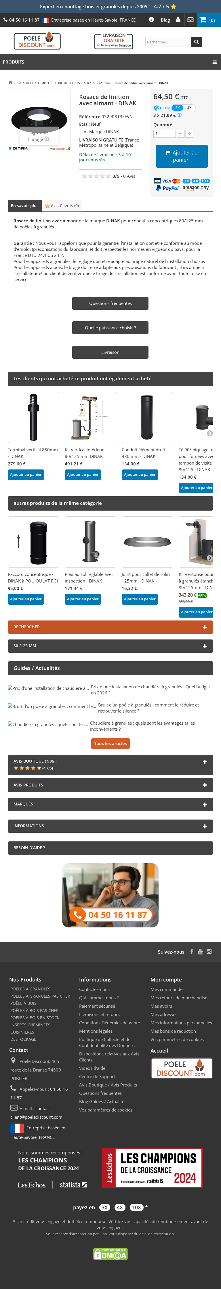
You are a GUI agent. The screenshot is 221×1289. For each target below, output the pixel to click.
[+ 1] (189, 134)
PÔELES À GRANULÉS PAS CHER (40, 996)
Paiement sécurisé (97, 1006)
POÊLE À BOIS (23, 1003)
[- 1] (180, 134)
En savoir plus (25, 205)
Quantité (162, 124)
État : (84, 124)
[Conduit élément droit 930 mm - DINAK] (147, 417)
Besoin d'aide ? (29, 847)
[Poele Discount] (73, 40)
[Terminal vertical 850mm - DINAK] (33, 417)
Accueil (159, 1050)
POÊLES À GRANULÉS (30, 989)
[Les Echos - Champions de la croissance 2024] (110, 1169)
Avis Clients (64, 205)
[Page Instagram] (209, 951)
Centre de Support (97, 1076)
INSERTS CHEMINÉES (30, 1025)
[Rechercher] (196, 42)
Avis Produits (124, 1085)
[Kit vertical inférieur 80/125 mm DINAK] (90, 417)
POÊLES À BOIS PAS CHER (34, 1010)
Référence (89, 116)
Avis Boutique (93, 1085)
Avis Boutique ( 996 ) (35, 761)
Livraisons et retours (99, 1014)
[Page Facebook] (191, 951)
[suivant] (209, 432)
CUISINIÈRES (22, 1032)
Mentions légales (96, 1031)
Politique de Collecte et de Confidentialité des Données (107, 1042)
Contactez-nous (94, 989)
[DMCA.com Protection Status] (110, 1253)
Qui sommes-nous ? (99, 997)
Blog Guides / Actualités (102, 1101)
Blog (165, 20)
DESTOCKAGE (23, 1039)
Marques (23, 804)
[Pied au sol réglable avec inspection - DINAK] (90, 542)
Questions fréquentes (100, 1093)
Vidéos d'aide (92, 1068)
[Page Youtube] (200, 951)
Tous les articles (110, 743)
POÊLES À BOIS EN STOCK (35, 1017)
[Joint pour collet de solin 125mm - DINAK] (147, 542)
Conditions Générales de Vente (109, 1023)
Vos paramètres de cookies (105, 1110)
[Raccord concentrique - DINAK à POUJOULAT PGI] (33, 542)
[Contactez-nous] (110, 895)
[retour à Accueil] (11, 82)
